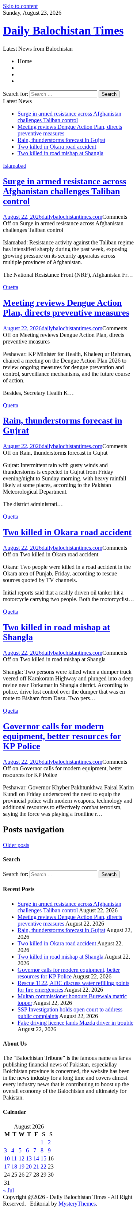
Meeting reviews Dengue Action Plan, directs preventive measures (66, 307)
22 (43, 1166)
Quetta (10, 287)
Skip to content (20, 6)
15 (43, 1158)
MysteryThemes (77, 1203)
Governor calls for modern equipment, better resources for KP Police (62, 736)
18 (14, 1166)
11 (14, 1158)
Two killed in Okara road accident (57, 146)
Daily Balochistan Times (63, 30)
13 (29, 1158)
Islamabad (14, 166)
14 (36, 1158)
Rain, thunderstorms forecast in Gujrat (61, 140)
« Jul (8, 1190)
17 (7, 1166)
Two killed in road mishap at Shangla (60, 153)
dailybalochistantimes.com (72, 217)
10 (7, 1158)
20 (29, 1166)
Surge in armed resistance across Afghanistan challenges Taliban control (69, 116)
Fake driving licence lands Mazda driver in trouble (75, 1023)
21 (36, 1166)
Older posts (16, 845)
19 (21, 1166)
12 (21, 1158)
